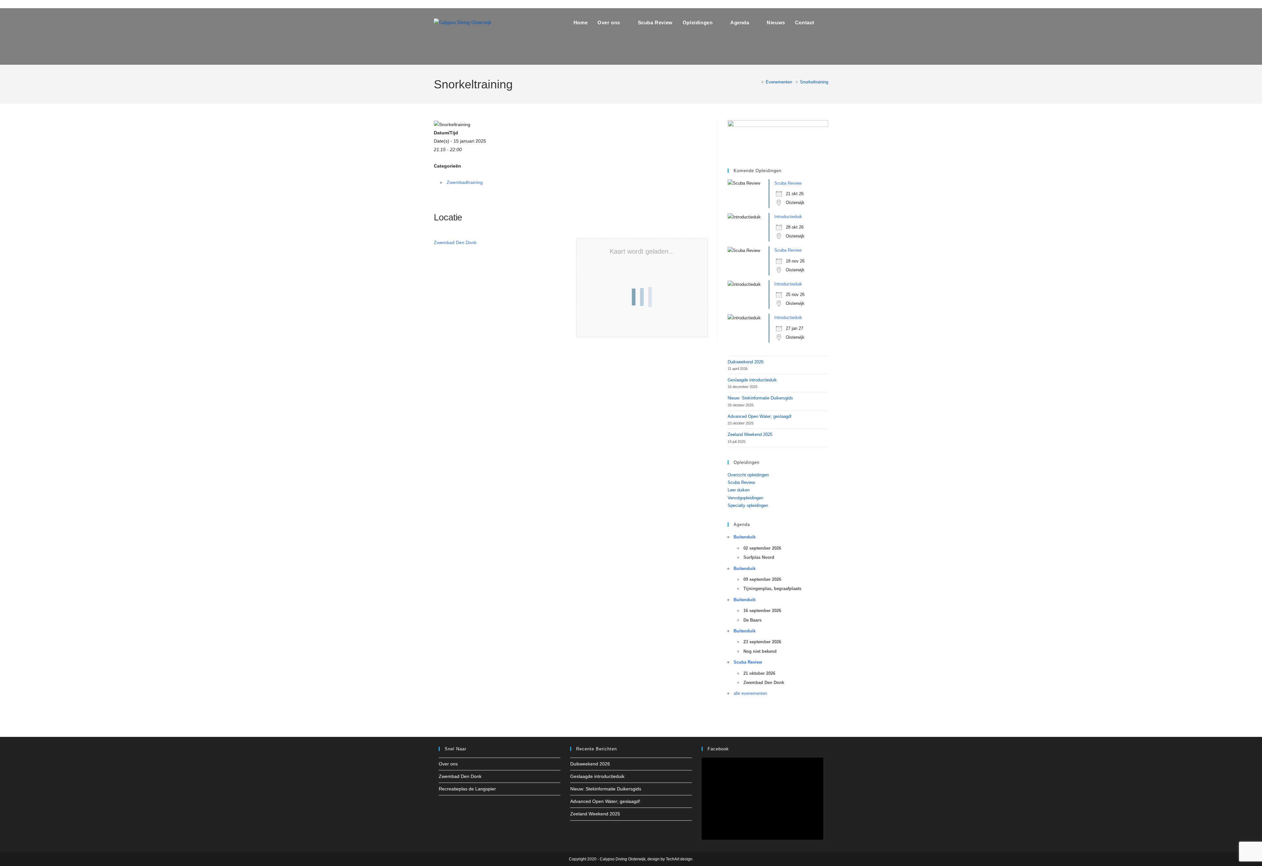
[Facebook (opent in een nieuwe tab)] (437, 4)
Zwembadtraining (465, 182)
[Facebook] (443, 806)
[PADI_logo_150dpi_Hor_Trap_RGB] (778, 137)
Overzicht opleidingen (748, 474)
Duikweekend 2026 (745, 361)
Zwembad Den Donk (455, 242)
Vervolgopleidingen (745, 497)
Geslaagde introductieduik (752, 379)
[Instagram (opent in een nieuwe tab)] (445, 4)
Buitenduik (745, 537)
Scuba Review (788, 183)
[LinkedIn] (458, 806)
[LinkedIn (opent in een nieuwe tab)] (454, 4)
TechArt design (679, 859)
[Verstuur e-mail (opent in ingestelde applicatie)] (464, 4)
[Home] (757, 82)
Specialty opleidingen (748, 505)
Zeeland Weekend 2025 (750, 434)
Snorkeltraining (814, 82)
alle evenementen (750, 693)
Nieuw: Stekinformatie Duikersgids (760, 398)
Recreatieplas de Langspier (467, 788)
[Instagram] (451, 806)
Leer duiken (739, 490)
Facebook (718, 748)
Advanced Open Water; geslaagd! (760, 416)
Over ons (448, 763)
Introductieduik (788, 216)
